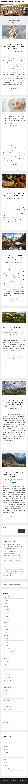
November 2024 (8, 651)
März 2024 (6, 674)
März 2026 (6, 613)
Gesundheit (7, 746)
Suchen (4, 527)
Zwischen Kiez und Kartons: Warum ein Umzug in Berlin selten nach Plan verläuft (13, 560)
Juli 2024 (6, 661)
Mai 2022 (6, 722)
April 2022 (6, 726)
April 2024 (6, 671)
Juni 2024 (6, 664)
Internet (6, 749)
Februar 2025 (7, 645)
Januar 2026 (7, 619)
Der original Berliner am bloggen (13, 2)
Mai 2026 (6, 606)
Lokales (6, 756)
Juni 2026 (6, 603)
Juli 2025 (6, 629)
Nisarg (14, 782)
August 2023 (7, 693)
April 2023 (6, 700)
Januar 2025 (7, 648)
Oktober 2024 (7, 655)
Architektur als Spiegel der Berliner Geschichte (14, 46)
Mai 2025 (6, 635)
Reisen (5, 762)
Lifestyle (6, 752)
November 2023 (8, 684)
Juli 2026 (6, 600)
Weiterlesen (14, 88)
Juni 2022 (6, 719)
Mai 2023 (6, 697)
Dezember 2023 (8, 680)
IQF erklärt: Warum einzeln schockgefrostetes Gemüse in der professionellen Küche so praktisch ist (13, 553)
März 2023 (6, 703)
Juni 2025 (6, 632)
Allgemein (6, 739)
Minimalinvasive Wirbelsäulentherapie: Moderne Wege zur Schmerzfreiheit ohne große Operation (14, 573)
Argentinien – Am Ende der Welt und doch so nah (14, 257)
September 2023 (8, 690)
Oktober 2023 (7, 687)
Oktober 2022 (7, 713)
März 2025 (6, 642)
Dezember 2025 (8, 622)
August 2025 (7, 626)
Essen (5, 743)
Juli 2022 (6, 716)
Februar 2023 (7, 706)
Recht (5, 759)
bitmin (18, 51)
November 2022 (8, 710)
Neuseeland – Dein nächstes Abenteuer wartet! (14, 474)
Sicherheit (6, 765)
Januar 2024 (7, 677)
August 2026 (7, 597)
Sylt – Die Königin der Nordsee (14, 329)
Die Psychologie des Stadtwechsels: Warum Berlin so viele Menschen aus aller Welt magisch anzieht (13, 546)
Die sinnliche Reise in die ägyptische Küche (14, 194)
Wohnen (6, 772)
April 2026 (6, 610)
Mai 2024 (6, 668)
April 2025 (6, 638)
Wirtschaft (6, 769)
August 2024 (7, 658)
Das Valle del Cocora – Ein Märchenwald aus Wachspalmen (14, 402)
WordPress (19, 780)
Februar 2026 (7, 616)
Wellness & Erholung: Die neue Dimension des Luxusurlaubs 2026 (14, 119)
